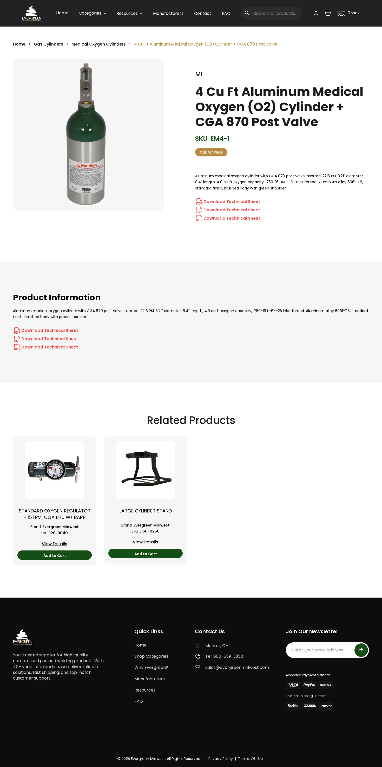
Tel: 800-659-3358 (224, 656)
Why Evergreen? (151, 667)
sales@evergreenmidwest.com (237, 667)
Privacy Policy (220, 758)
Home (19, 44)
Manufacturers (149, 679)
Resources (145, 690)
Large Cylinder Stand (146, 511)
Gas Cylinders (48, 44)
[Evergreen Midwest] (31, 13)
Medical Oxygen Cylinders (98, 44)
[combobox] (271, 13)
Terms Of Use (250, 758)
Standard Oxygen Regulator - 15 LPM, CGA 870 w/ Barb (54, 514)
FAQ (138, 701)
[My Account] (316, 13)
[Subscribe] (361, 650)
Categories (90, 13)
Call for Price (211, 152)
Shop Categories (151, 656)
